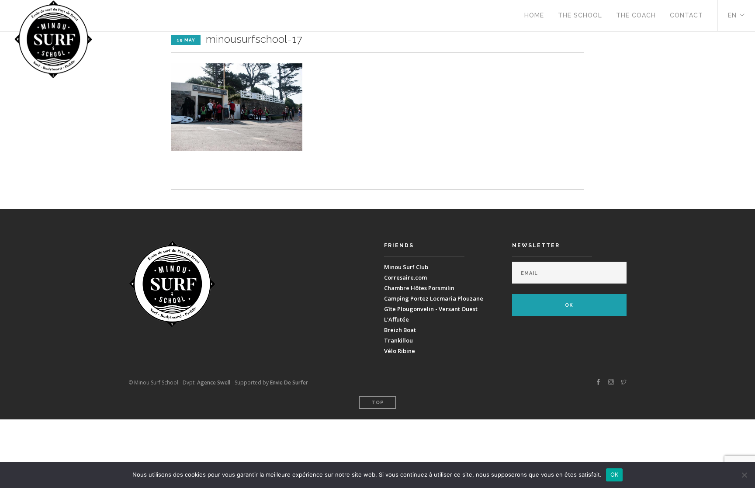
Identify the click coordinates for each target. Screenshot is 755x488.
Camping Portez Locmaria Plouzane (433, 298)
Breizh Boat (400, 330)
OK (614, 474)
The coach (636, 15)
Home (534, 15)
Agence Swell (213, 382)
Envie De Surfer (289, 382)
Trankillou (398, 340)
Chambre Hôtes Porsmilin (419, 288)
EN (732, 15)
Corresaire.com (405, 277)
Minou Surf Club (406, 267)
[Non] (744, 475)
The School (580, 15)
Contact (686, 15)
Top (377, 402)
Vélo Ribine (399, 351)
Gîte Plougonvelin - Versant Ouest (431, 309)
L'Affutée (396, 319)
